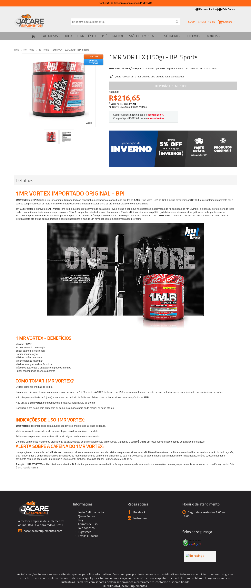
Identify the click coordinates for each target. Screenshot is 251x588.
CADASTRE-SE (206, 21)
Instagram (140, 518)
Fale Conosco (229, 9)
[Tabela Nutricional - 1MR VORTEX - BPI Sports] (66, 137)
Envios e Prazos (88, 536)
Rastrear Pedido (208, 9)
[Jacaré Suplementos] (29, 21)
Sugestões (84, 532)
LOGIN (192, 21)
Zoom (89, 123)
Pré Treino (28, 49)
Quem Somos (86, 516)
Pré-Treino (43, 49)
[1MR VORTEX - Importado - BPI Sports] (51, 137)
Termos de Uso (87, 524)
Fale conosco (86, 528)
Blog (81, 520)
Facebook (139, 512)
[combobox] (125, 21)
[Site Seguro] (192, 540)
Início (16, 49)
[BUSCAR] (177, 21)
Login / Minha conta (91, 512)
